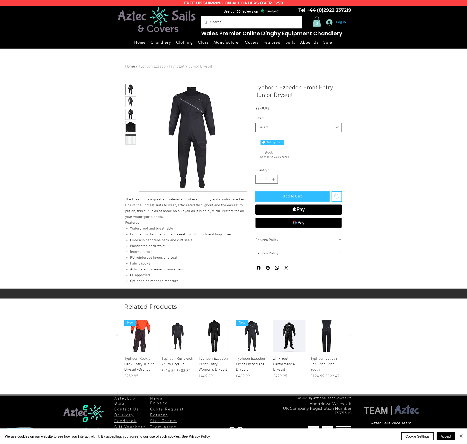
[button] (237, 169)
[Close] (461, 436)
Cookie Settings (417, 436)
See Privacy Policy (196, 436)
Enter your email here (175, 226)
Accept (446, 436)
